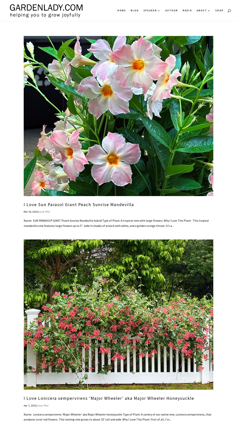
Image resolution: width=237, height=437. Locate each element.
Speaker (150, 10)
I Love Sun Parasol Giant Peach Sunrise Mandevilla (79, 204)
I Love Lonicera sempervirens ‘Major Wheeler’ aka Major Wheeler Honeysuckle (109, 398)
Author (171, 10)
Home (121, 10)
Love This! (44, 211)
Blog (135, 10)
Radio (187, 10)
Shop (219, 10)
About (202, 10)
